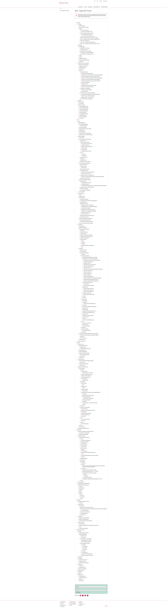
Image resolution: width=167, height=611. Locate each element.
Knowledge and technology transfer (83, 428)
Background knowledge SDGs (83, 434)
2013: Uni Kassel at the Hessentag (86, 34)
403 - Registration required (64, 10)
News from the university (81, 529)
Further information (83, 239)
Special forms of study (83, 164)
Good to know (85, 393)
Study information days (84, 157)
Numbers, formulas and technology (86, 146)
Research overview (81, 344)
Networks (80, 492)
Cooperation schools (83, 160)
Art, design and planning (85, 145)
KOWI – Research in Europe (85, 419)
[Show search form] (94, 1)
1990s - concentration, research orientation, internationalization (90, 39)
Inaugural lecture (84, 443)
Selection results (83, 167)
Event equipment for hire (83, 577)
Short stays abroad (83, 233)
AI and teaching (85, 546)
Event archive (83, 468)
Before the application (81, 136)
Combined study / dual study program (85, 133)
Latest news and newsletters (83, 528)
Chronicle (80, 28)
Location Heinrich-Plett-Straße (83, 109)
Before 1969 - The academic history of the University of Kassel (89, 43)
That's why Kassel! (82, 191)
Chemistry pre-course (83, 202)
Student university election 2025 (89, 288)
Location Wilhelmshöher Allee (83, 107)
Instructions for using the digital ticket (89, 303)
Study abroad (82, 230)
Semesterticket (85, 302)
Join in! (82, 321)
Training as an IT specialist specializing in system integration (90, 79)
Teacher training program (83, 127)
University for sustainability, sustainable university (85, 431)
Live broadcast (86, 475)
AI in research (83, 550)
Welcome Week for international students (86, 221)
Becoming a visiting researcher (86, 375)
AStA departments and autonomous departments (90, 258)
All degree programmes (81, 122)
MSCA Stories (85, 401)
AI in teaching (83, 544)
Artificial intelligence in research (86, 541)
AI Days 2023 (83, 537)
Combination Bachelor (83, 125)
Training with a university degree (85, 88)
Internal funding (83, 383)
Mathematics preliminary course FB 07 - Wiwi (87, 215)
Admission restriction (83, 166)
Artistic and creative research (85, 377)
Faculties (80, 57)
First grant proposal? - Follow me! (88, 372)
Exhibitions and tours (82, 567)
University (80, 6)
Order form (80, 579)
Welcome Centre (81, 505)
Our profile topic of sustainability (84, 432)
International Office (82, 523)
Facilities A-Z (81, 61)
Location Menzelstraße (82, 112)
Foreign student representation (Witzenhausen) (91, 279)
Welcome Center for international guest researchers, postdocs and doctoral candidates (93, 508)
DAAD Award (82, 336)
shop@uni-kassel (80, 574)
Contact (81, 480)
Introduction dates (82, 197)
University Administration (83, 58)
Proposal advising (84, 371)
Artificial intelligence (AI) (83, 534)
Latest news (83, 242)
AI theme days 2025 (83, 535)
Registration (84, 155)
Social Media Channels (72, 601)
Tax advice (84, 318)
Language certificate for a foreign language (87, 175)
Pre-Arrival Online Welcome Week (85, 220)
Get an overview (81, 137)
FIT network (82, 405)
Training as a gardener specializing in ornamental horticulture (90, 80)
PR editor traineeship (84, 91)
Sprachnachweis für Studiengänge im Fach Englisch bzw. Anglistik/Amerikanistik (93, 185)
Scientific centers (83, 347)
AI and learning (85, 547)
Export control (83, 416)
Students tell (82, 158)
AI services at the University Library (86, 553)
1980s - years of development (84, 40)
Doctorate (80, 425)
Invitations (84, 296)
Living (80, 194)
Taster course (83, 154)
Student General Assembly (87, 330)
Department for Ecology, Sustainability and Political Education (93, 269)
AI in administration (84, 552)
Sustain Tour (82, 495)
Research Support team (85, 423)
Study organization (82, 226)
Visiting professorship (84, 510)
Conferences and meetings (82, 568)
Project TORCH (83, 446)
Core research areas (81, 359)
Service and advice (84, 299)
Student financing (82, 196)
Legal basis (84, 297)
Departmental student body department (90, 264)
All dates (81, 498)
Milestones (83, 456)
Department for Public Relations (88, 266)
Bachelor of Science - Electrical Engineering (88, 95)
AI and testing (85, 549)
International (104, 6)
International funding (84, 389)
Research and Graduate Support (83, 366)
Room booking (85, 300)
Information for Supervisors (87, 399)
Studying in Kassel (83, 181)
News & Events (82, 461)
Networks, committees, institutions (84, 353)
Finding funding (82, 381)
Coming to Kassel (80, 504)
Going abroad (80, 516)
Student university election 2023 (89, 291)
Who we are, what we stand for (84, 64)
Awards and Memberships (83, 351)
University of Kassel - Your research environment (90, 402)
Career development (84, 378)
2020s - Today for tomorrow (84, 30)
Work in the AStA (85, 324)
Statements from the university (84, 562)
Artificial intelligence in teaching (86, 540)
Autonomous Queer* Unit (87, 272)
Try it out (81, 152)
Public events (80, 564)
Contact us (84, 404)
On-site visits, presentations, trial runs (87, 374)
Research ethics (83, 411)
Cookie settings (62, 606)
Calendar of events (82, 339)
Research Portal (81, 357)
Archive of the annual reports (88, 270)
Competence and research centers (85, 348)
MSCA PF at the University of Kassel (88, 395)
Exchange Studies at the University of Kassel (87, 187)
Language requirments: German (86, 182)
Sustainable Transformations (83, 363)
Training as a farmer (84, 83)
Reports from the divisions (83, 559)
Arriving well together (82, 67)
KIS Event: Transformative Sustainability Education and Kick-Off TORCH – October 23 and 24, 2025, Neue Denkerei (94, 466)
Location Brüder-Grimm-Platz (83, 113)
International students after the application (85, 218)
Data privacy (80, 601)
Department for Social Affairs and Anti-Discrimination (92, 260)
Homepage (60, 8)
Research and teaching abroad (84, 519)
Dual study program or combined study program (87, 92)
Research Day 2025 (84, 408)
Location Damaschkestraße (83, 110)
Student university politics (85, 255)
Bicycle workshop (85, 309)
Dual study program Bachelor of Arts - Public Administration (90, 94)
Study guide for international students (85, 179)
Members (82, 449)
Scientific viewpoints (82, 561)
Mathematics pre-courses (84, 203)
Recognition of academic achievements (86, 236)
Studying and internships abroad (84, 229)
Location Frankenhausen (83, 116)
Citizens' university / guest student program (85, 134)
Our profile (79, 24)
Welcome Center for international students (86, 507)
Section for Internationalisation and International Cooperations (88, 525)
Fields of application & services (85, 543)
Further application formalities (85, 178)
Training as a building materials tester (87, 73)
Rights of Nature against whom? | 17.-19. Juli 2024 (90, 471)
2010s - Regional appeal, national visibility (86, 33)
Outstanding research (82, 350)
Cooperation (81, 502)
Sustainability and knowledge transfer (84, 483)
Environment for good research (85, 407)
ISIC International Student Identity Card (88, 312)
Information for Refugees (84, 188)
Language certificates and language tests (87, 245)
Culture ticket (85, 305)
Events (81, 417)
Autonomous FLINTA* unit (88, 273)
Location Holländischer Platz (83, 106)
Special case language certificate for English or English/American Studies (92, 176)
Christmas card (81, 580)
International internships (84, 232)
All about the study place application (84, 163)
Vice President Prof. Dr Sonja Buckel (85, 51)
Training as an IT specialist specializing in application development (91, 77)
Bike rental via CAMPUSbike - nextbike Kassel (89, 306)
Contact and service (81, 522)
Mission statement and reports (84, 27)
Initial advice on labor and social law (88, 315)
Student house (83, 327)
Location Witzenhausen (82, 115)
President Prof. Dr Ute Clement (85, 48)
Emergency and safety (63, 605)
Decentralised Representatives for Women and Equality (89, 455)
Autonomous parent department (88, 276)
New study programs (82, 131)
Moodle (71, 605)
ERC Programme (85, 390)
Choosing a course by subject (84, 142)
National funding (84, 386)
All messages (82, 496)
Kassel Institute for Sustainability (84, 437)
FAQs (82, 246)
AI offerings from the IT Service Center (87, 555)
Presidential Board (82, 46)
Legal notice (80, 605)
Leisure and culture (83, 251)
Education (80, 70)
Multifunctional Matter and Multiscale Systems (86, 360)
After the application (81, 193)
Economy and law (84, 149)
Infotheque (80, 493)
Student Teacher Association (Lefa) (89, 294)
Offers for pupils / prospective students (85, 139)
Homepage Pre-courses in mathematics (87, 205)
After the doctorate (82, 426)
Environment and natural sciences (86, 143)
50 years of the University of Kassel (86, 31)
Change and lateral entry (84, 170)
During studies (80, 224)
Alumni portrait (81, 103)
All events (82, 464)
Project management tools (85, 414)
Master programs (81, 130)
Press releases (80, 556)
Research (90, 6)
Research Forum (82, 356)
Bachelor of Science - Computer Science (87, 97)
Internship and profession (83, 227)
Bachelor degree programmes (83, 124)
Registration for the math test (85, 212)
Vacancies (79, 100)
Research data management (84, 354)
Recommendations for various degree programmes (89, 206)
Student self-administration (84, 252)
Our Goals (81, 438)
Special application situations (84, 169)
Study (85, 6)
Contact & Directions (63, 601)
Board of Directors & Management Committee (88, 452)
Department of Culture (87, 267)
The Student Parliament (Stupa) (87, 282)
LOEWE (84, 387)
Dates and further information (86, 208)
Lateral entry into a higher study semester (87, 172)
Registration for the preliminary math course (88, 209)
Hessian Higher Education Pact (84, 532)
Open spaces (81, 489)
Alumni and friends (81, 101)
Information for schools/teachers (85, 161)
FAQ (83, 384)
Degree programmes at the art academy (85, 128)
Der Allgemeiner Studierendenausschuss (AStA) (90, 257)
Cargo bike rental (85, 308)
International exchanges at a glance (83, 501)
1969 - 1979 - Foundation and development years (87, 42)
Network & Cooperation (83, 458)
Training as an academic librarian (86, 89)
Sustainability (96, 6)
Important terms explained (84, 199)
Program (85, 474)
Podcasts (79, 573)
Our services (82, 369)
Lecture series (81, 565)
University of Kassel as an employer (83, 63)
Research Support (82, 368)
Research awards (85, 380)
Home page (83, 254)
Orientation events (83, 140)
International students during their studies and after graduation (88, 333)
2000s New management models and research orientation (89, 37)
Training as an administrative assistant (87, 86)
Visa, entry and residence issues (85, 511)
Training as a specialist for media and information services (90, 76)
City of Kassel (81, 118)
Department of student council (88, 261)
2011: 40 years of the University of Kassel (87, 36)
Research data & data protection (86, 413)
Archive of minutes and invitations (89, 285)
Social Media (80, 571)
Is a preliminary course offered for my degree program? (88, 200)
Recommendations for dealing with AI (86, 538)
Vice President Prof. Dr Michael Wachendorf (87, 52)
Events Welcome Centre (83, 513)
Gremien (80, 55)
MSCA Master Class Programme (89, 398)
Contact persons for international (85, 190)
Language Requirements (85, 184)
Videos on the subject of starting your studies (86, 223)
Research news (82, 362)
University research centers (83, 345)
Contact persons (82, 514)
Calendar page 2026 (82, 576)
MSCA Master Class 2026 (86, 396)
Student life (81, 248)
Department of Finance (87, 263)
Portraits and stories (81, 570)
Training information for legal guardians (86, 98)
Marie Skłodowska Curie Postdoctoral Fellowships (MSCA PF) (90, 392)
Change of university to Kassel (86, 173)
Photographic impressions (88, 477)
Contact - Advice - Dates (81, 341)
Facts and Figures (82, 25)
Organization (80, 45)
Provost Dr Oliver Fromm (84, 49)
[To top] (106, 606)
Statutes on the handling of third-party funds (88, 410)
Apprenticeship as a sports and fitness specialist (88, 85)
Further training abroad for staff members (85, 520)
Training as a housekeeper (85, 82)
